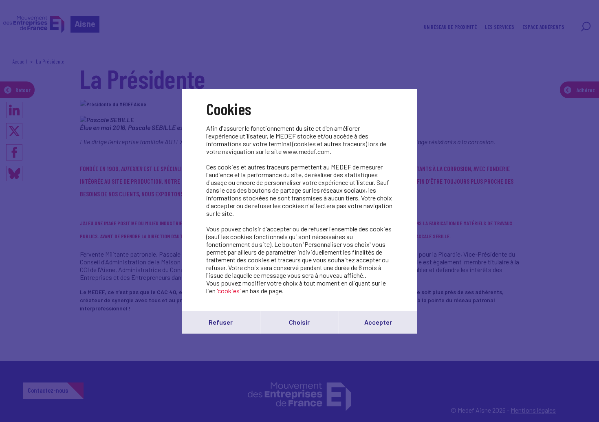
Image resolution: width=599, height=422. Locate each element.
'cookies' (229, 291)
